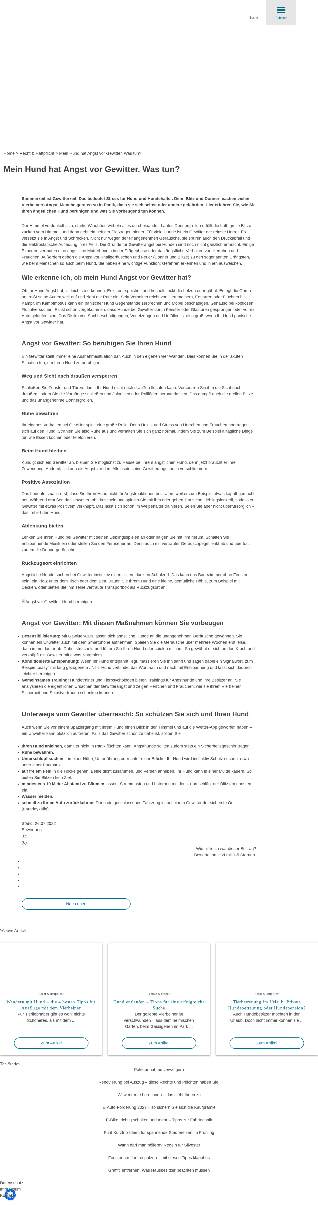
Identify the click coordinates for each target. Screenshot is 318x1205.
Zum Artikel (51, 1043)
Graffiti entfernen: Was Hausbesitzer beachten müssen (159, 1170)
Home (9, 153)
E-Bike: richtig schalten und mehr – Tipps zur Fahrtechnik (159, 1120)
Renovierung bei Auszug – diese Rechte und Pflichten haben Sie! (159, 1082)
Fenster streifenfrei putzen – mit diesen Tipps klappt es (159, 1157)
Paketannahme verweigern (159, 1069)
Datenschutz (11, 1183)
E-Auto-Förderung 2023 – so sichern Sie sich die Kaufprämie (159, 1107)
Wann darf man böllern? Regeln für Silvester (159, 1145)
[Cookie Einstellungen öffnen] (10, 1199)
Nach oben (76, 904)
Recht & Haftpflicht (37, 153)
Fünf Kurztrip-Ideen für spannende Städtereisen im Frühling (159, 1132)
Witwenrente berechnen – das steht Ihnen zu (159, 1094)
